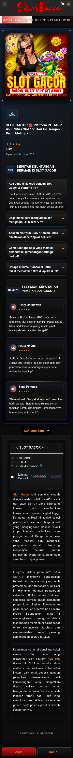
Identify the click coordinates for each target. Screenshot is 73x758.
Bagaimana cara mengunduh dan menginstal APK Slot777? (30, 220)
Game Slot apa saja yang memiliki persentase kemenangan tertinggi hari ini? (31, 252)
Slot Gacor (21, 494)
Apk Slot (54, 658)
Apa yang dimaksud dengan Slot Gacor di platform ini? (30, 186)
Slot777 (18, 576)
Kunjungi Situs (34, 431)
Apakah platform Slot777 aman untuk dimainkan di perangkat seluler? (33, 235)
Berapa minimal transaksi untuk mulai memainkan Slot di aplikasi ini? (34, 269)
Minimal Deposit (39, 476)
